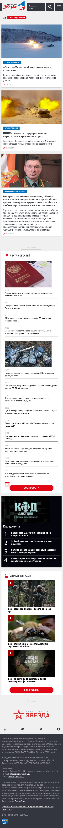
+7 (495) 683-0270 (16, 776)
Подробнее (20, 801)
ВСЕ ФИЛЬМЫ (31, 690)
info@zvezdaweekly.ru (20, 774)
